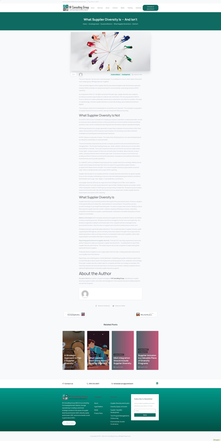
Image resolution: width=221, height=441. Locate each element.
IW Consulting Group (117, 278)
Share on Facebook (103, 306)
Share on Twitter (120, 306)
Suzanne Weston (106, 24)
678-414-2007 (95, 2)
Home (85, 24)
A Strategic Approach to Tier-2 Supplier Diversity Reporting (73, 359)
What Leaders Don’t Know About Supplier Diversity (98, 361)
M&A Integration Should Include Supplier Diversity (122, 361)
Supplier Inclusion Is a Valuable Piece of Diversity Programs (147, 359)
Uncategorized (94, 24)
